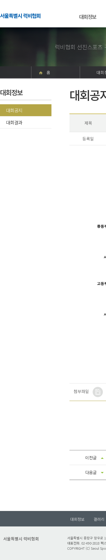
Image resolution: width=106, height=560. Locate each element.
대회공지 (14, 110)
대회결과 (14, 122)
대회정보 (87, 16)
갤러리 (99, 519)
